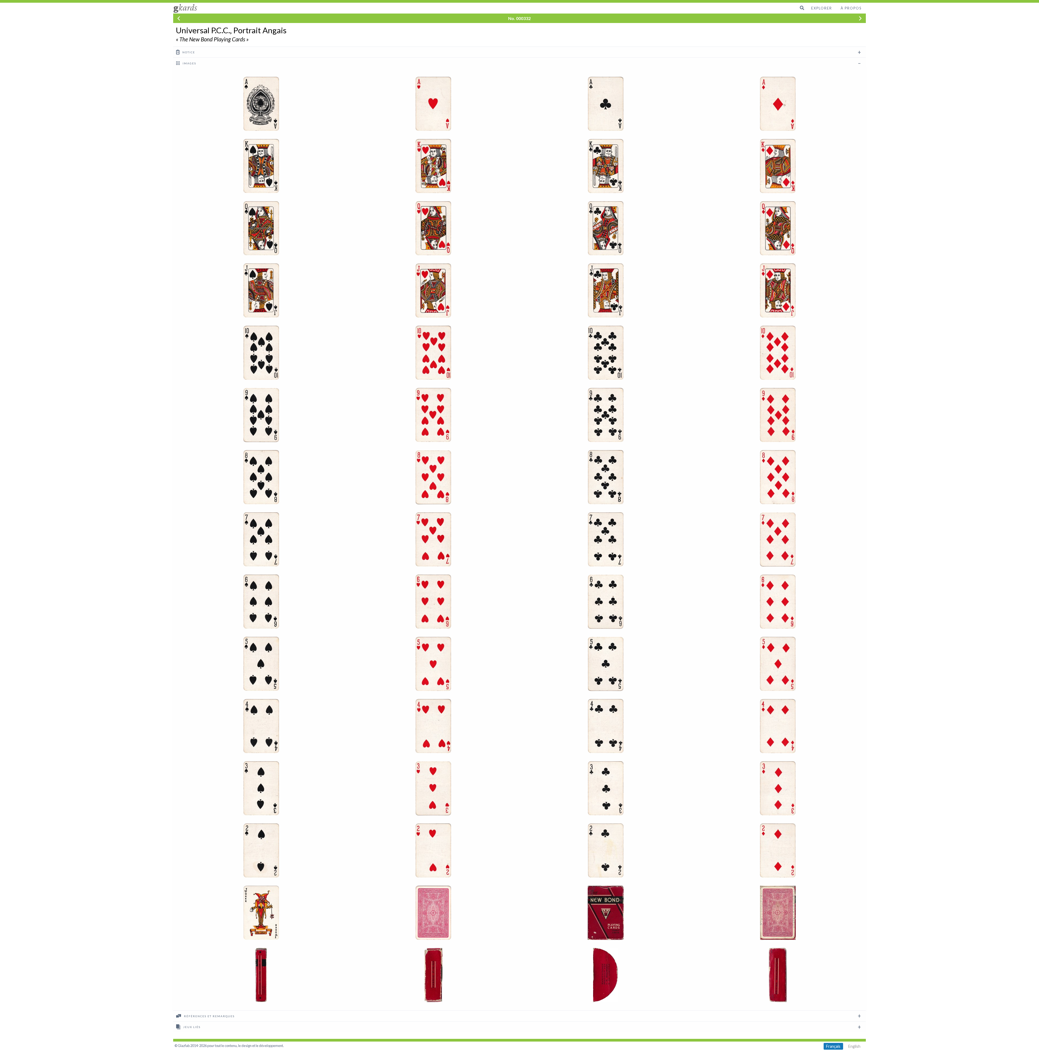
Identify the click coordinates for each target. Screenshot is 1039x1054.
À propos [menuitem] (851, 8)
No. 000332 (519, 18)
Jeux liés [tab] (191, 1027)
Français (833, 1046)
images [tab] (189, 63)
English (854, 1046)
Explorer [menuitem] (821, 8)
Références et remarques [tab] (209, 1016)
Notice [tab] (188, 52)
